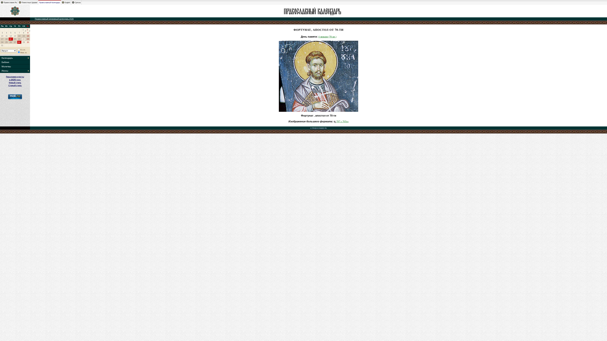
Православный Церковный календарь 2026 (54, 19)
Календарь (7, 58)
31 (2, 45)
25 (6, 42)
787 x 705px (342, 121)
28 (19, 42)
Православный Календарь (49, 2)
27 (15, 42)
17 (2, 39)
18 (6, 39)
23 (28, 39)
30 (28, 42)
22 (23, 39)
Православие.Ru (10, 2)
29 (24, 42)
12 (11, 36)
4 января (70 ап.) (327, 36)
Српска (78, 2)
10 (2, 36)
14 (19, 36)
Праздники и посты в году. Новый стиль (15, 80)
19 (10, 39)
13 (15, 36)
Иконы (5, 70)
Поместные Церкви (29, 2)
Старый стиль (15, 85)
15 (24, 36)
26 (11, 42)
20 (15, 39)
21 (19, 39)
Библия (5, 62)
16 (28, 36)
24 (2, 42)
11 (7, 36)
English (67, 2)
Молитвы (6, 66)
